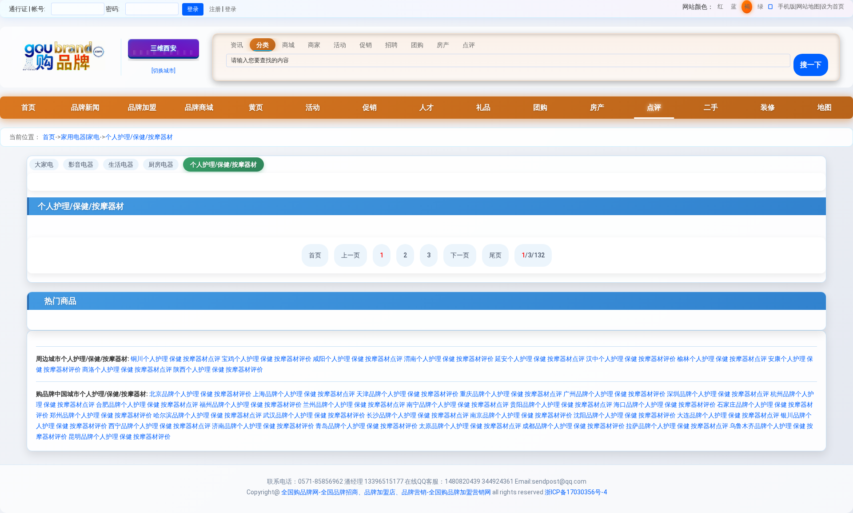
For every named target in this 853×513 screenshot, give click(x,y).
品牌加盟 (142, 107)
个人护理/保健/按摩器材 (139, 136)
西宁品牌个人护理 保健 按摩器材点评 (159, 425)
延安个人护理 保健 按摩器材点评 (540, 358)
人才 (426, 107)
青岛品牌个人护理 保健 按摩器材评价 (366, 425)
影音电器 (80, 164)
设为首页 (832, 6)
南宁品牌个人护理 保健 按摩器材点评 (458, 404)
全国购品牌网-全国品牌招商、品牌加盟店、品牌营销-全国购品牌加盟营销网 (386, 492)
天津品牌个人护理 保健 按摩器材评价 (407, 393)
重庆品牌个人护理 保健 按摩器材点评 (511, 393)
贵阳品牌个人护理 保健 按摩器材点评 (561, 404)
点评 (654, 107)
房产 (597, 107)
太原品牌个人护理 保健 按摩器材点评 (470, 425)
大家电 (44, 164)
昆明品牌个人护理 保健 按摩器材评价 (119, 436)
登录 (230, 9)
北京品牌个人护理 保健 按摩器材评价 (200, 393)
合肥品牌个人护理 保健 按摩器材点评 (147, 404)
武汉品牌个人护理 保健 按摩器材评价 (314, 415)
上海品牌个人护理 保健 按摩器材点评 (304, 393)
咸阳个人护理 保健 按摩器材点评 (358, 358)
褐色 (747, 8)
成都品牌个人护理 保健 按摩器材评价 (573, 425)
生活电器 (120, 164)
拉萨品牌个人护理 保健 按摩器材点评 (677, 425)
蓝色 (734, 8)
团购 (540, 107)
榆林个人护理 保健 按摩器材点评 (722, 358)
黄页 (256, 107)
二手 (711, 107)
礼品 (483, 107)
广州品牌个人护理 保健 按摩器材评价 (614, 393)
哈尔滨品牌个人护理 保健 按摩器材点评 (207, 415)
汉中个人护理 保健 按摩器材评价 (631, 358)
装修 (768, 107)
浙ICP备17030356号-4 (576, 492)
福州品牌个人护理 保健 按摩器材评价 (250, 404)
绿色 (760, 8)
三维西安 (163, 48)
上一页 (350, 255)
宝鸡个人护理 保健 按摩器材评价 (266, 358)
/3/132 (533, 255)
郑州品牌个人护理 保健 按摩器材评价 (101, 415)
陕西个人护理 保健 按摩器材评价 (218, 369)
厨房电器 (160, 164)
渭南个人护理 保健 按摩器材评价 (449, 358)
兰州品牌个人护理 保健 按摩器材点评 (354, 404)
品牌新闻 (85, 107)
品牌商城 (199, 107)
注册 (215, 9)
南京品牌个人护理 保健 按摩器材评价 (521, 415)
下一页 (459, 255)
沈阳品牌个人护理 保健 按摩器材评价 (625, 415)
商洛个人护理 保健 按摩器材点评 (127, 369)
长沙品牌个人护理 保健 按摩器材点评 (418, 415)
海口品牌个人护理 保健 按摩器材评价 (665, 404)
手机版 (786, 6)
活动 (313, 107)
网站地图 (808, 6)
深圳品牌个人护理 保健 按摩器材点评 (718, 393)
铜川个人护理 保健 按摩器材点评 (175, 358)
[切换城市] (163, 71)
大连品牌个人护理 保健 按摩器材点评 (728, 415)
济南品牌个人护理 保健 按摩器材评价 (263, 425)
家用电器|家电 (80, 136)
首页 (28, 107)
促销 (370, 107)
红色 (720, 8)
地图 (824, 107)
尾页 (495, 255)
